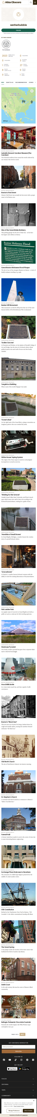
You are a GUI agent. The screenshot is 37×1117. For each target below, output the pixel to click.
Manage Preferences (14, 1110)
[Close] (34, 1100)
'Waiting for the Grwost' (10, 495)
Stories (31, 82)
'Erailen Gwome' (7, 343)
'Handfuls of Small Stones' (11, 534)
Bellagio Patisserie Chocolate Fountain (16, 1022)
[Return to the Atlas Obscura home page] (12, 2)
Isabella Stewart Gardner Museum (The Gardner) (16, 154)
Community (6, 1095)
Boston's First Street (8, 193)
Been (2, 82)
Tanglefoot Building (8, 384)
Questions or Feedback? (18, 1115)
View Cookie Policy (19, 1106)
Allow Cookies (28, 1110)
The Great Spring (7, 947)
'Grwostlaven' (6, 572)
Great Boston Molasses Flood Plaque (15, 267)
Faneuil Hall (5, 834)
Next (22, 1034)
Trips (3, 1090)
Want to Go (9, 82)
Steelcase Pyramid (8, 647)
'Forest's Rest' (6, 420)
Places (4, 1079)
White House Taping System (12, 457)
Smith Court (5, 985)
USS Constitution (7, 910)
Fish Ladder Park (7, 609)
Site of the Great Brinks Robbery (13, 230)
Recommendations (21, 82)
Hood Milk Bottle (7, 684)
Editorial (5, 1084)
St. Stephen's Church (9, 797)
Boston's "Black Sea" (9, 722)
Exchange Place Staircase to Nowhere (16, 872)
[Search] (31, 2)
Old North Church (8, 762)
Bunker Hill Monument (9, 305)
